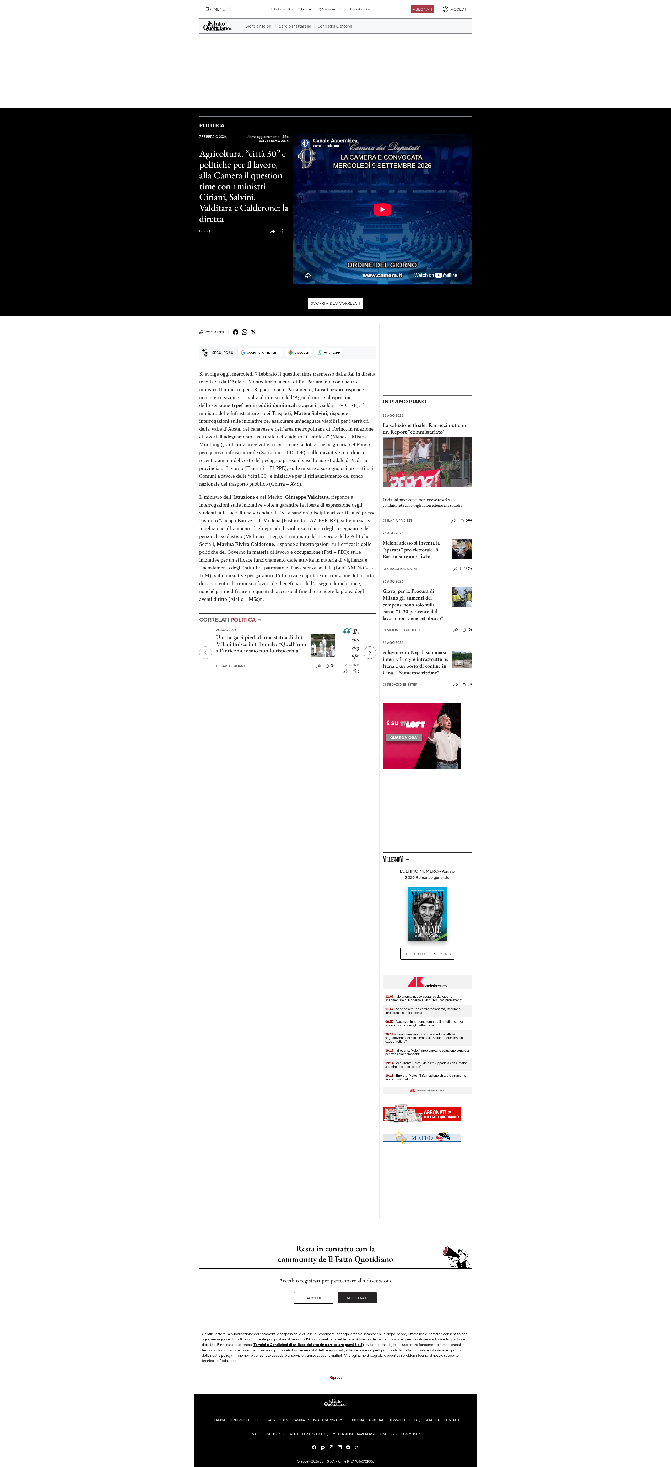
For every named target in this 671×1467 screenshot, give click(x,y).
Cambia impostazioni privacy (317, 1420)
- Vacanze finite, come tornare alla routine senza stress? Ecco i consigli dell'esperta (424, 1023)
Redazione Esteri (401, 684)
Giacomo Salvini (400, 569)
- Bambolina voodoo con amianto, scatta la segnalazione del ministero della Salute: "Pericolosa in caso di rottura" (424, 1037)
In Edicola (278, 9)
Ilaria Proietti (398, 521)
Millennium (305, 9)
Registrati (357, 1297)
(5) (333, 665)
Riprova (335, 1377)
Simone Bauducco (401, 630)
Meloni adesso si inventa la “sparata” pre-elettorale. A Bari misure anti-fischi (411, 549)
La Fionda (352, 665)
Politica (211, 125)
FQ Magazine (326, 9)
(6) (360, 671)
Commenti (214, 332)
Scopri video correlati (335, 303)
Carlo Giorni (230, 666)
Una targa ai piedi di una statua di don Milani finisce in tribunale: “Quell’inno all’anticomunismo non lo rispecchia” (261, 643)
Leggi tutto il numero (427, 954)
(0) (470, 629)
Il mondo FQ (358, 9)
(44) (469, 520)
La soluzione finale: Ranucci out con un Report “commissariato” (424, 428)
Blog (291, 9)
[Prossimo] (370, 652)
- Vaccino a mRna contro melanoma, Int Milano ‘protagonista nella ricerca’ (423, 1011)
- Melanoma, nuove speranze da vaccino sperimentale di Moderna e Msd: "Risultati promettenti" (423, 998)
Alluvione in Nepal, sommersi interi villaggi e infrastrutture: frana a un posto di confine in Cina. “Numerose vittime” (415, 662)
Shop (342, 9)
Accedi (313, 1297)
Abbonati (422, 9)
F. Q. (205, 231)
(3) (287, 231)
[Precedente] (205, 652)
